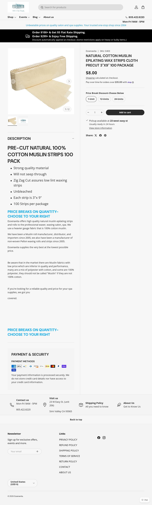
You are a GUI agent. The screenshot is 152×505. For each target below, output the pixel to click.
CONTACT (64, 466)
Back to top (76, 419)
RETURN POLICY (68, 461)
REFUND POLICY (68, 445)
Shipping (90, 77)
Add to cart (125, 112)
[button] (143, 7)
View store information (100, 128)
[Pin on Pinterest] (105, 135)
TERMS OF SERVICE (69, 456)
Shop (10, 17)
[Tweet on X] (95, 135)
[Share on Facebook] (100, 135)
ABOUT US (65, 472)
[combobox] (80, 7)
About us (48, 17)
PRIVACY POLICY (68, 439)
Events (23, 17)
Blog (35, 17)
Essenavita (91, 51)
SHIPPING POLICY (69, 450)
